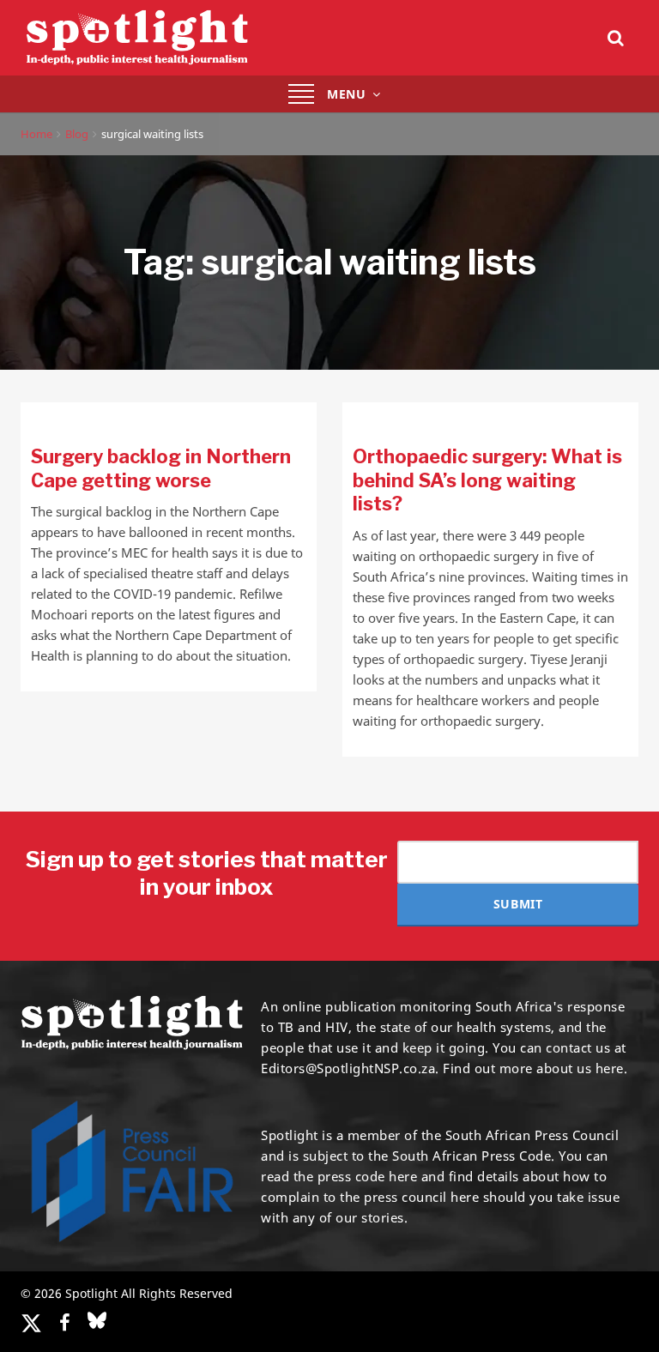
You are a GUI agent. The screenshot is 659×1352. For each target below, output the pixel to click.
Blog (76, 134)
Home (36, 134)
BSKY (97, 1320)
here (403, 1176)
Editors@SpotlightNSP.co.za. (350, 1068)
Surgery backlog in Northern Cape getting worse (161, 468)
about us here (580, 1068)
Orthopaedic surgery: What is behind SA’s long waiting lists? (487, 480)
